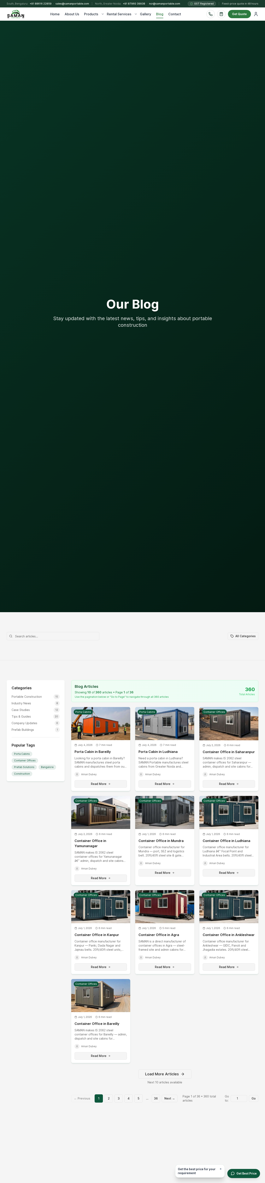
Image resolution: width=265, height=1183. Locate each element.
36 (156, 1098)
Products (91, 14)
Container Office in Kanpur (97, 935)
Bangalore (47, 767)
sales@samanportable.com (72, 3)
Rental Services (119, 14)
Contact (174, 14)
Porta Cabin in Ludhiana (158, 752)
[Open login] (255, 14)
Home (55, 14)
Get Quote (239, 14)
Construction (22, 773)
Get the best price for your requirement (197, 1171)
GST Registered (204, 3)
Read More (98, 784)
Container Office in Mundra (161, 841)
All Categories (245, 636)
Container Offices (25, 760)
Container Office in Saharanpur (229, 752)
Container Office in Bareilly (97, 1024)
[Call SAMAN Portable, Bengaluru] (210, 14)
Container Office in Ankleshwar (229, 935)
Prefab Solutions (24, 767)
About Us (72, 14)
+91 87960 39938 (134, 3)
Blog (159, 14)
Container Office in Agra (159, 935)
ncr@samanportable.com (164, 3)
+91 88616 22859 (41, 3)
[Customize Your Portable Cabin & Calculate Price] (221, 14)
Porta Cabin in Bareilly (93, 752)
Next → (169, 1098)
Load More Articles (162, 1074)
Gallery (145, 14)
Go (254, 1098)
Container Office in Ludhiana (226, 841)
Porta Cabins (22, 753)
